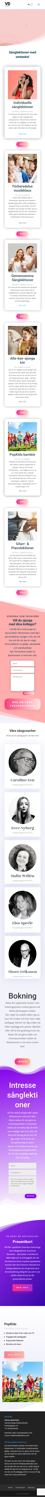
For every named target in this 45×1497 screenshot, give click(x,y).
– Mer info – (22, 134)
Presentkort (20, 1487)
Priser (10, 1487)
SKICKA (30, 1196)
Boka (22, 144)
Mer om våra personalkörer (22, 704)
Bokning (31, 1487)
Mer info (22, 1287)
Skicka (28, 693)
